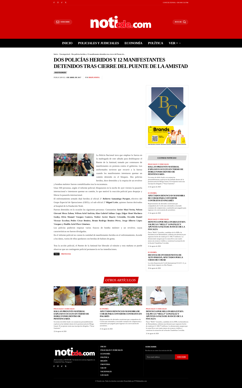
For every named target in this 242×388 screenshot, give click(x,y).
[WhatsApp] (185, 77)
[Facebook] (54, 2)
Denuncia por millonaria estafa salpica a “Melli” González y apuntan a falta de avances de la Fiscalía (166, 225)
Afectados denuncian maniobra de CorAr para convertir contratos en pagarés (166, 198)
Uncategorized (64, 54)
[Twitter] (65, 2)
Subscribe (181, 357)
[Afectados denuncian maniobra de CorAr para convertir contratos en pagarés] (121, 295)
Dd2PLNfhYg (94, 77)
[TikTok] (61, 2)
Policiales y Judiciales (158, 164)
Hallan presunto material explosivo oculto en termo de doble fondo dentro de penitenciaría (165, 170)
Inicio (56, 54)
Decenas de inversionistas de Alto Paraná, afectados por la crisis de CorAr (165, 257)
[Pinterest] (180, 77)
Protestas (66, 254)
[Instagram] (58, 2)
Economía (152, 193)
